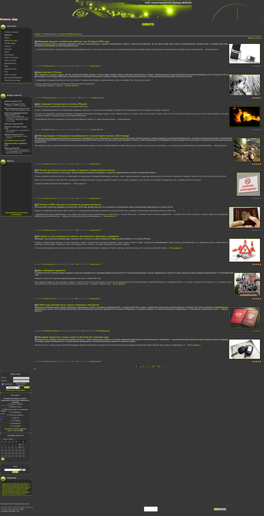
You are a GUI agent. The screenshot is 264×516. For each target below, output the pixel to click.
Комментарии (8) (95, 361)
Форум (6, 38)
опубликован (49, 46)
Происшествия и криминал (15, 143)
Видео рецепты (5, 494)
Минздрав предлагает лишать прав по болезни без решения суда (73, 337)
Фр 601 (11, 483)
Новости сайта (10, 101)
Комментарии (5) (95, 198)
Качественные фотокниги (10, 489)
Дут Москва (28, 486)
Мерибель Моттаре (20, 487)
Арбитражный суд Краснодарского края (10, 485)
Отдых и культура (11, 57)
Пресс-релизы (10, 148)
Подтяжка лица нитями (11, 486)
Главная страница (11, 32)
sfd (77, 66)
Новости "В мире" (12, 104)
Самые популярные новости (71, 34)
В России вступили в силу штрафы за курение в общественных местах (76, 170)
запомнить (8, 384)
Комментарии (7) (95, 264)
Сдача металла (25, 493)
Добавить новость (255, 38)
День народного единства (51, 270)
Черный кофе (23, 483)
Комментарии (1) (98, 98)
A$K (77, 230)
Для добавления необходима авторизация (16, 213)
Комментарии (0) (95, 164)
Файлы (6, 40)
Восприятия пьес (16, 483)
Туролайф (10, 493)
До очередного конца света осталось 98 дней (62, 104)
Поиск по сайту (10, 60)
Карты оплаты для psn (26, 484)
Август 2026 (8, 439)
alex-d (78, 129)
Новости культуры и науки (15, 127)
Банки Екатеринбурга (17, 493)
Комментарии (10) (97, 129)
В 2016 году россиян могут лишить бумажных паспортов (68, 305)
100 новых (13, 40)
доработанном (221, 307)
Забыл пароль (10, 390)
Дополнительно (10, 63)
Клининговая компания (23, 485)
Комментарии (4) (95, 66)
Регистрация (20, 390)
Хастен (17, 489)
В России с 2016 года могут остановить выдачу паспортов (69, 204)
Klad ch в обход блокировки (15, 484)
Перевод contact (5, 484)
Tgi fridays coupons (6, 483)
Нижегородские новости (14, 108)
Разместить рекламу (12, 80)
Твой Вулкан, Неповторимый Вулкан (23, 491)
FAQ (6, 72)
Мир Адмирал (5, 493)
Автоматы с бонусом (10, 491)
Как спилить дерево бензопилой (9, 487)
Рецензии (8, 49)
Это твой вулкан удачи (13, 494)
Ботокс (27, 483)
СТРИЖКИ (10, 488)
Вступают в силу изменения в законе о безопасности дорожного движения (78, 236)
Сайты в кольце (10, 75)
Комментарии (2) (95, 298)
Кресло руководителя (21, 486)
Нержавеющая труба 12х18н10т (14, 490)
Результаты (8, 429)
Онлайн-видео (9, 43)
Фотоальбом (9, 55)
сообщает (223, 339)
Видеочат (4, 486)
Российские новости (12, 140)
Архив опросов (20, 429)
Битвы (6, 52)
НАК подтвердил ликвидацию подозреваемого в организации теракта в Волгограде (83, 136)
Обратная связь (10, 69)
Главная (37, 34)
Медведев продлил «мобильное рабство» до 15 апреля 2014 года (73, 41)
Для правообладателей (13, 77)
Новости (7, 46)
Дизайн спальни (22, 494)
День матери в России (49, 72)
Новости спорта (11, 124)
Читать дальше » (211, 49)
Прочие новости (11, 134)
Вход (6, 66)
